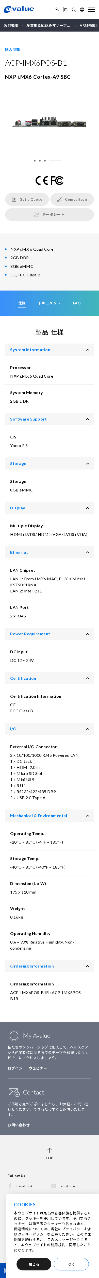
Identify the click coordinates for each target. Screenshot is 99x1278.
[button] (35, 161)
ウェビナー (38, 1068)
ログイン (15, 1068)
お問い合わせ (19, 1125)
